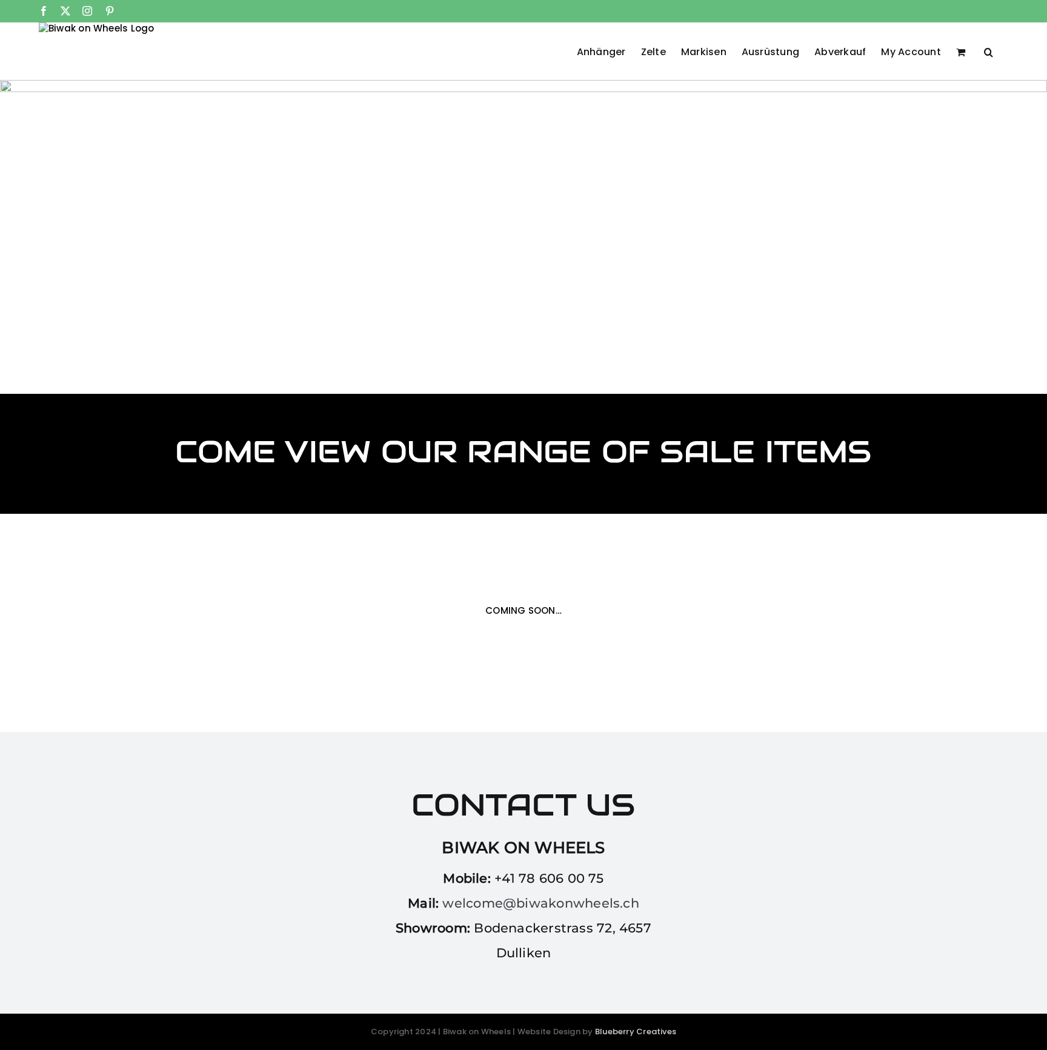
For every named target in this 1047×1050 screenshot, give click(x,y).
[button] (988, 50)
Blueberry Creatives (635, 1031)
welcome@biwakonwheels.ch (540, 903)
